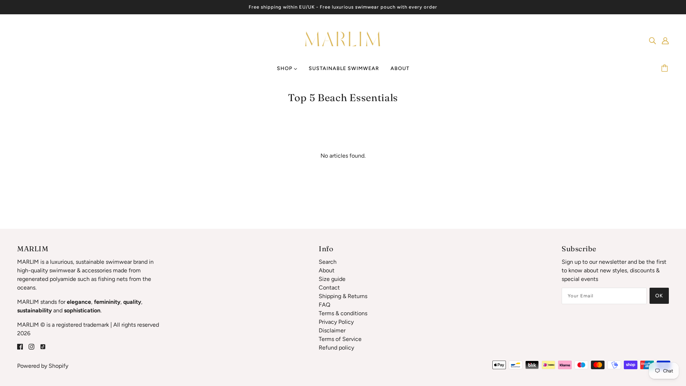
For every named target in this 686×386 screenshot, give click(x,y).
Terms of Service (340, 339)
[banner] (343, 39)
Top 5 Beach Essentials (343, 97)
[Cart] (666, 69)
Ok (659, 296)
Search (328, 261)
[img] (652, 40)
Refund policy (336, 347)
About (326, 270)
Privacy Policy (336, 321)
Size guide (332, 279)
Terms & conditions (343, 313)
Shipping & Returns (343, 296)
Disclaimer (332, 330)
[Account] (665, 40)
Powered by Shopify (42, 365)
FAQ (324, 304)
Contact (329, 287)
